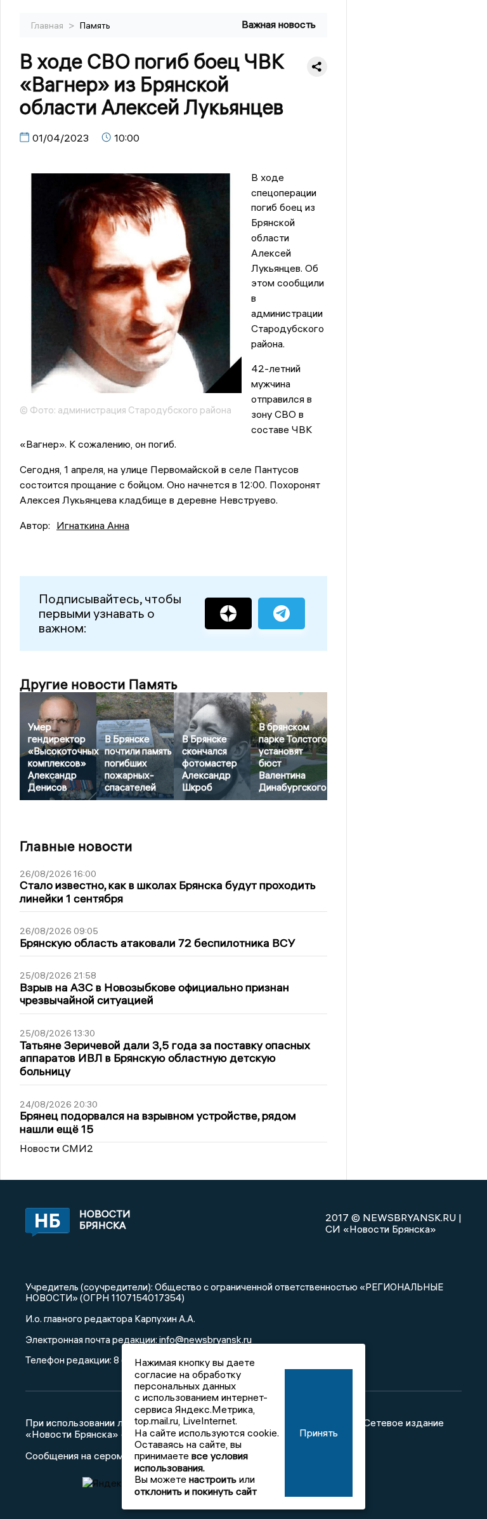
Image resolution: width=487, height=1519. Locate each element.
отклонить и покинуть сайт (195, 1491)
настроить (213, 1479)
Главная (48, 25)
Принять (318, 1432)
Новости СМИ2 (56, 1148)
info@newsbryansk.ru (205, 1339)
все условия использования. (191, 1461)
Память (95, 25)
